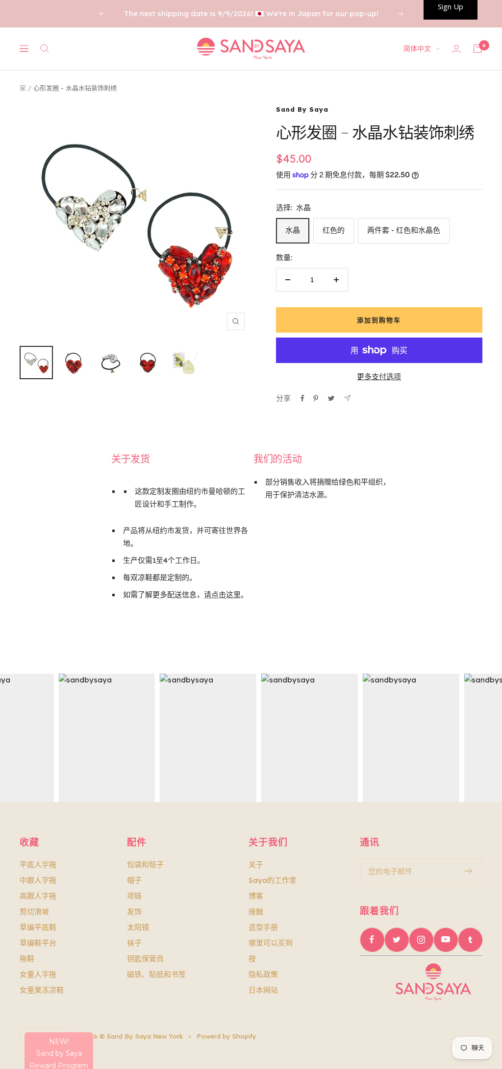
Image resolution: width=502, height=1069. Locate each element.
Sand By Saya (302, 109)
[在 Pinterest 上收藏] (315, 398)
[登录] (456, 49)
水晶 (292, 230)
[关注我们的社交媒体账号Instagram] (421, 939)
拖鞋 (27, 958)
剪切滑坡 (34, 911)
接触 (256, 911)
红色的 (334, 230)
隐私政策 (263, 974)
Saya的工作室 (273, 880)
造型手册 (263, 927)
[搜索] (44, 48)
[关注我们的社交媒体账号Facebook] (372, 939)
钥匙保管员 (145, 958)
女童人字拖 (38, 974)
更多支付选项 (379, 376)
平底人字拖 (38, 864)
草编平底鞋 (38, 927)
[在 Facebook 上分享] (302, 398)
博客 (256, 895)
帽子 (134, 880)
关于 (256, 864)
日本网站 (263, 990)
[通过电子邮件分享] (347, 398)
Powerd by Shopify (226, 1036)
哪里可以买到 (271, 943)
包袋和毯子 (145, 864)
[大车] (477, 48)
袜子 (134, 943)
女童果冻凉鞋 (42, 990)
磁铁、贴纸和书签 (156, 974)
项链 (134, 895)
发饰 (134, 911)
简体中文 (417, 48)
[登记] (468, 871)
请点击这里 (222, 594)
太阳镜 (138, 927)
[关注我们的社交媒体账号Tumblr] (470, 939)
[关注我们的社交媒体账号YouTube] (445, 939)
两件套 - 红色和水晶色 (403, 230)
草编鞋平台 (38, 943)
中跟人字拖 (38, 880)
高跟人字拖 (38, 895)
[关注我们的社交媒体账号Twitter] (396, 939)
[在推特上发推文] (331, 398)
